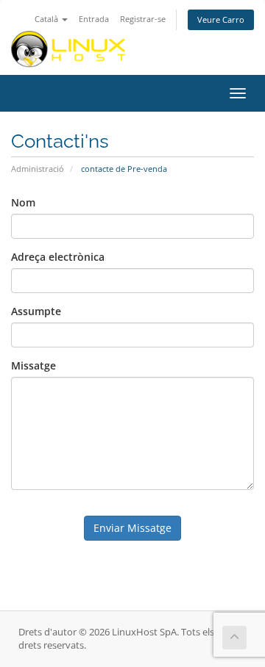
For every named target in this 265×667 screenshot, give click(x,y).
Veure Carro (220, 19)
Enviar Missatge (132, 528)
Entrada (94, 18)
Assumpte (36, 311)
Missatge (33, 365)
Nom (23, 202)
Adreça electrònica (58, 257)
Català (47, 18)
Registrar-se (143, 18)
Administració (37, 168)
